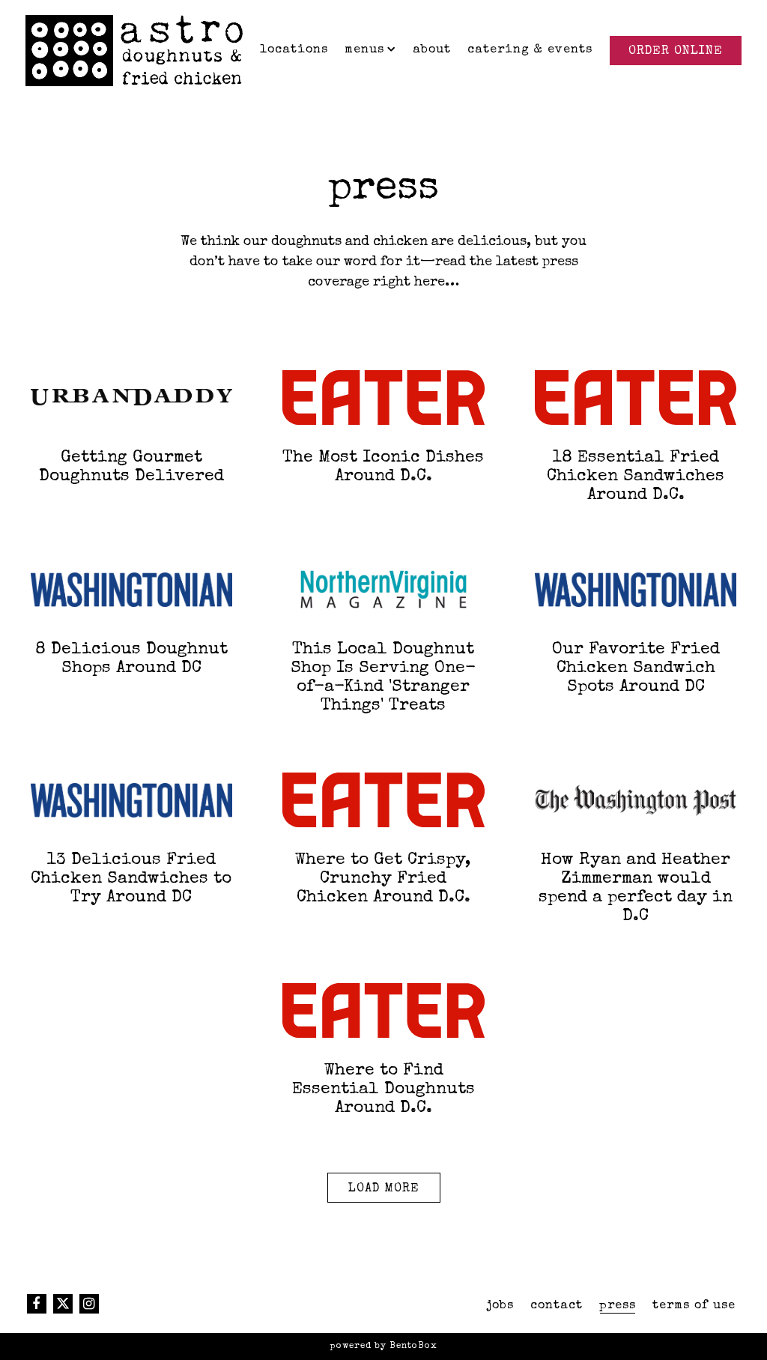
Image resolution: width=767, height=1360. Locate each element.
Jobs (500, 1306)
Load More (394, 1188)
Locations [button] (294, 50)
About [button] (432, 50)
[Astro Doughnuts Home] (134, 49)
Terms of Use (694, 1306)
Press (617, 1306)
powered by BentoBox (383, 1346)
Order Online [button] (675, 52)
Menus (371, 49)
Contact (556, 1306)
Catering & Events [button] (529, 50)
